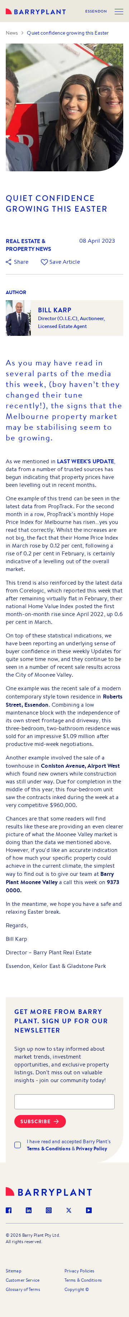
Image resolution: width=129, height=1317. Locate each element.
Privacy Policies (79, 1270)
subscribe (35, 1121)
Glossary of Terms (23, 1289)
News (12, 33)
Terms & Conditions (83, 1280)
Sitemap (14, 1270)
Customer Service (23, 1280)
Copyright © (76, 1289)
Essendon (96, 11)
